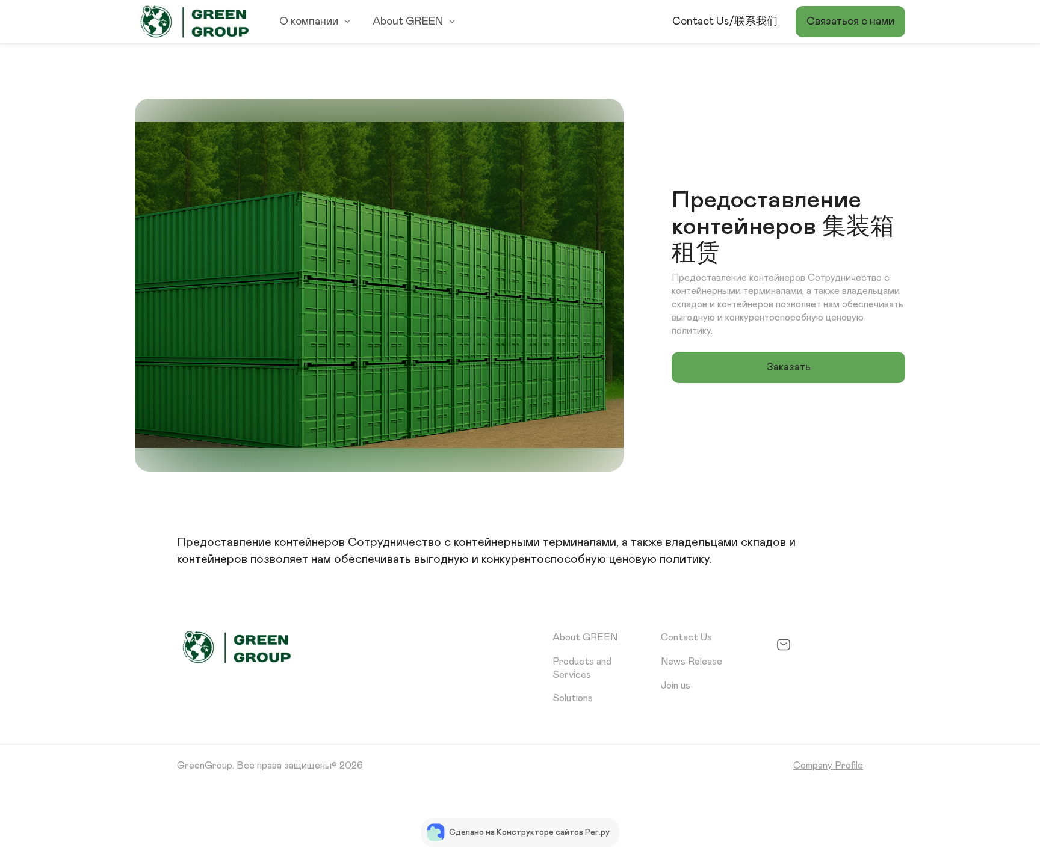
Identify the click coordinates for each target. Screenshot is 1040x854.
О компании (308, 21)
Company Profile (828, 765)
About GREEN (408, 21)
